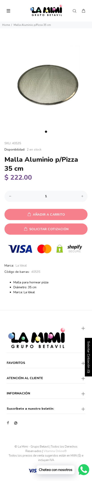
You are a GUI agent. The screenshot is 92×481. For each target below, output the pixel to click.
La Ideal (21, 265)
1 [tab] (46, 132)
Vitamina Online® (55, 451)
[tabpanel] (46, 82)
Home (6, 25)
